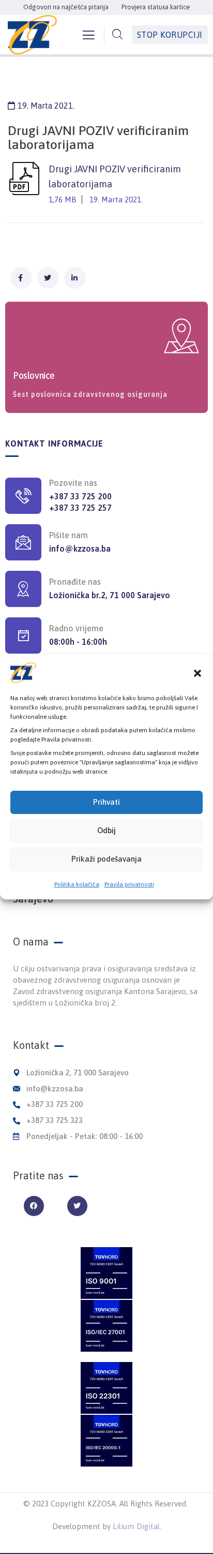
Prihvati (106, 801)
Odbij (106, 830)
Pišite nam (68, 535)
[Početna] (32, 34)
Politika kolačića (76, 884)
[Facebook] (34, 1206)
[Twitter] (77, 1206)
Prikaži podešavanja (106, 858)
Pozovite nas (73, 482)
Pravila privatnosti (129, 884)
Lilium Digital (136, 1526)
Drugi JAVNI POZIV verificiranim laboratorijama (115, 184)
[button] (197, 673)
